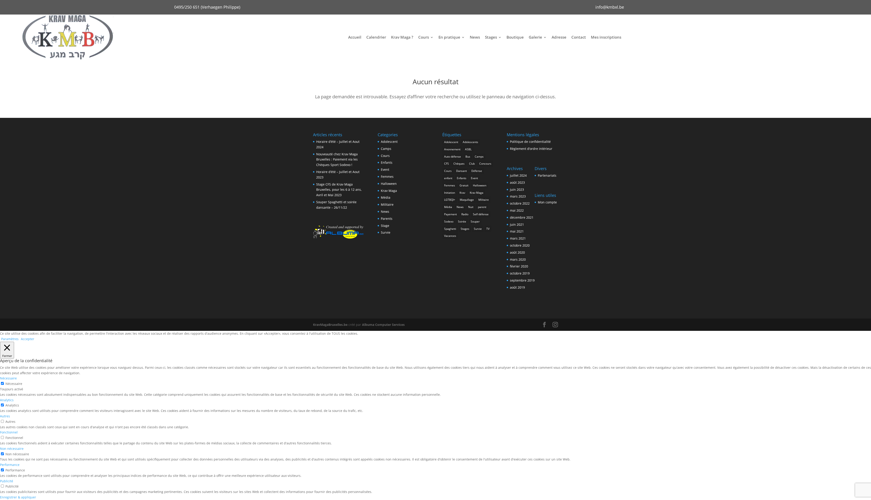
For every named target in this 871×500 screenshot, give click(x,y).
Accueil (354, 37)
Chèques (459, 164)
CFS (446, 164)
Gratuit (464, 185)
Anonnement (452, 149)
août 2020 (517, 252)
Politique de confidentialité (530, 141)
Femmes (387, 176)
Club (472, 164)
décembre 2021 (521, 217)
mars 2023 (518, 196)
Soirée (462, 221)
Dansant (461, 171)
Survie (385, 232)
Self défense (481, 214)
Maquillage (467, 200)
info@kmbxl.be (609, 7)
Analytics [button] (7, 400)
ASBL (468, 149)
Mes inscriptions (606, 37)
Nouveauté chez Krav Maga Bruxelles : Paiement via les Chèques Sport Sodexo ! (337, 159)
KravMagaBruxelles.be (330, 324)
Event (385, 169)
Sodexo (448, 221)
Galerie (535, 37)
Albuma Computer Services (383, 324)
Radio (464, 214)
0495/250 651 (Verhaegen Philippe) (207, 7)
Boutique (515, 37)
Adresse (559, 37)
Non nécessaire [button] (12, 448)
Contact (578, 37)
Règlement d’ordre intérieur (531, 148)
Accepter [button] (27, 339)
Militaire (387, 204)
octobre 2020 (520, 245)
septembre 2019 (522, 280)
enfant (448, 178)
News (475, 37)
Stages (491, 37)
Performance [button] (10, 465)
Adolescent (389, 141)
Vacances (450, 236)
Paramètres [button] (10, 339)
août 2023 (517, 182)
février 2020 (519, 266)
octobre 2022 (520, 203)
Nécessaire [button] (8, 378)
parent (482, 207)
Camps (386, 148)
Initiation (449, 193)
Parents (386, 218)
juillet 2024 (518, 175)
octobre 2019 (520, 273)
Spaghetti (450, 229)
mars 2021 (518, 238)
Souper (475, 221)
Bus (467, 156)
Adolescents (470, 142)
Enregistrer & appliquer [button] (18, 497)
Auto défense (452, 156)
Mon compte (547, 202)
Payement (450, 214)
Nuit (470, 207)
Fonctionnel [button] (9, 432)
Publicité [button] (6, 481)
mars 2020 (518, 259)
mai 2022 (517, 210)
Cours (423, 37)
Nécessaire (13, 383)
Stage (385, 225)
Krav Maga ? (402, 37)
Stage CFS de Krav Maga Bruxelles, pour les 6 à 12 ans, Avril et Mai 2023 (339, 189)
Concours (485, 164)
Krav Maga (389, 190)
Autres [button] (5, 416)
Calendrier (376, 37)
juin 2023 (517, 189)
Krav (462, 193)
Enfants (386, 162)
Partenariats (547, 175)
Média (385, 197)
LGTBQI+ (449, 200)
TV (487, 229)
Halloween (389, 183)
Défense (476, 171)
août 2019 (517, 287)
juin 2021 (517, 224)
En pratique (449, 37)
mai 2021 (517, 231)
